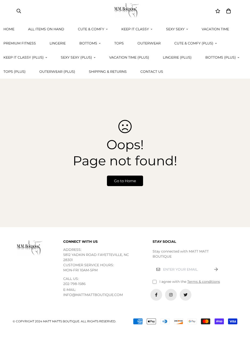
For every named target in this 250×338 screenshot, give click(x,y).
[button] (227, 11)
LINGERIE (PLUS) (177, 57)
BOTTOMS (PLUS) (220, 57)
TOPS (119, 43)
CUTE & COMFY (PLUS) (193, 43)
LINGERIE (58, 43)
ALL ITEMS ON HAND (46, 29)
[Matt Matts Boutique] (125, 11)
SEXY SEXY (175, 29)
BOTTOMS (88, 43)
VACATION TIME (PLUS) (129, 57)
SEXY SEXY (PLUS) (76, 57)
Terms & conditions (203, 281)
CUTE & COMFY (91, 29)
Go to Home (125, 181)
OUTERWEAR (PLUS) (57, 71)
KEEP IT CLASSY (135, 29)
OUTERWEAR (149, 43)
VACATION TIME (215, 29)
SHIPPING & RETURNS (108, 71)
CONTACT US (151, 71)
